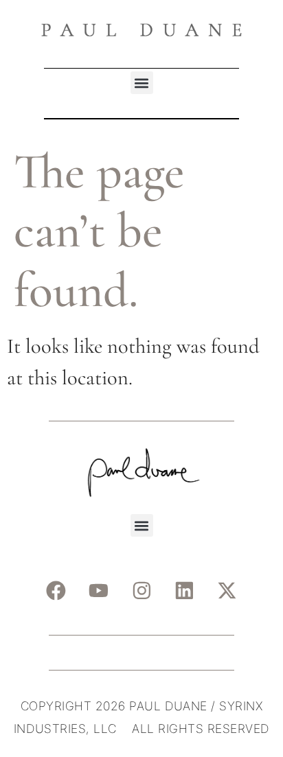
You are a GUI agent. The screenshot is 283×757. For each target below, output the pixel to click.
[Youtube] (99, 591)
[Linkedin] (185, 591)
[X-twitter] (227, 591)
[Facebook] (56, 591)
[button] (142, 82)
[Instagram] (141, 591)
